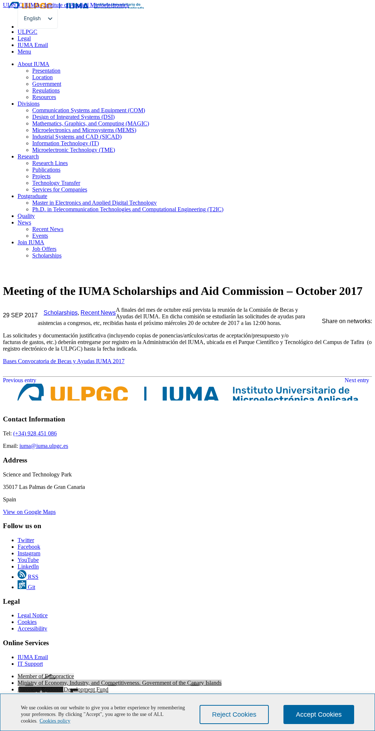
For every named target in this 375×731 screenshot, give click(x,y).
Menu (24, 51)
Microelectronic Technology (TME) (73, 150)
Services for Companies (59, 189)
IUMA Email (33, 45)
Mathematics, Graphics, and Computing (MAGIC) (90, 123)
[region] (187, 712)
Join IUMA (31, 242)
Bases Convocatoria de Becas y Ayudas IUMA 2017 (64, 361)
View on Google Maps (29, 512)
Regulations (46, 90)
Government (46, 84)
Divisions (29, 103)
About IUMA (33, 64)
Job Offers (44, 249)
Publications (46, 170)
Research (28, 156)
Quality (26, 216)
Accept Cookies (319, 714)
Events (40, 236)
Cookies (27, 622)
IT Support (30, 664)
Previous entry (19, 380)
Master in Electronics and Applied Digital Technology (94, 203)
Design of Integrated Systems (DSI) (73, 117)
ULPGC (27, 32)
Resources (44, 97)
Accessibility (32, 628)
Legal (24, 38)
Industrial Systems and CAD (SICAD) (77, 137)
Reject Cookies (234, 714)
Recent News (47, 229)
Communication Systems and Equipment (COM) (88, 110)
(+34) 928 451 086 (35, 433)
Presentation (46, 70)
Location (42, 77)
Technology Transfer (56, 183)
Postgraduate (32, 196)
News (24, 222)
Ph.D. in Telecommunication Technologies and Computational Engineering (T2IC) (127, 209)
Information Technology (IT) (65, 143)
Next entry (358, 380)
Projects (41, 176)
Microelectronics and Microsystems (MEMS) (84, 130)
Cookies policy (55, 721)
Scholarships (47, 255)
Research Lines (50, 163)
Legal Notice (33, 615)
